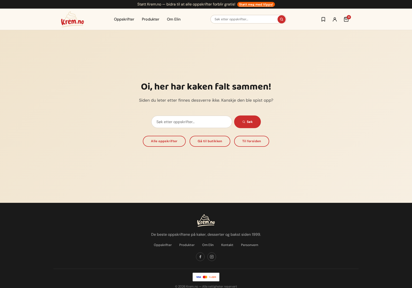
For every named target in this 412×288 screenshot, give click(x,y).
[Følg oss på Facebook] (200, 256)
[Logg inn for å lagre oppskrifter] (323, 19)
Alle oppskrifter (164, 141)
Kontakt (227, 245)
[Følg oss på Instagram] (211, 256)
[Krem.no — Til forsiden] (72, 19)
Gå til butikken (210, 141)
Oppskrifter (124, 19)
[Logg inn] (335, 19)
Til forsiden (251, 141)
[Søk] (282, 19)
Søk (250, 122)
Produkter (150, 19)
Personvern (249, 245)
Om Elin (173, 19)
